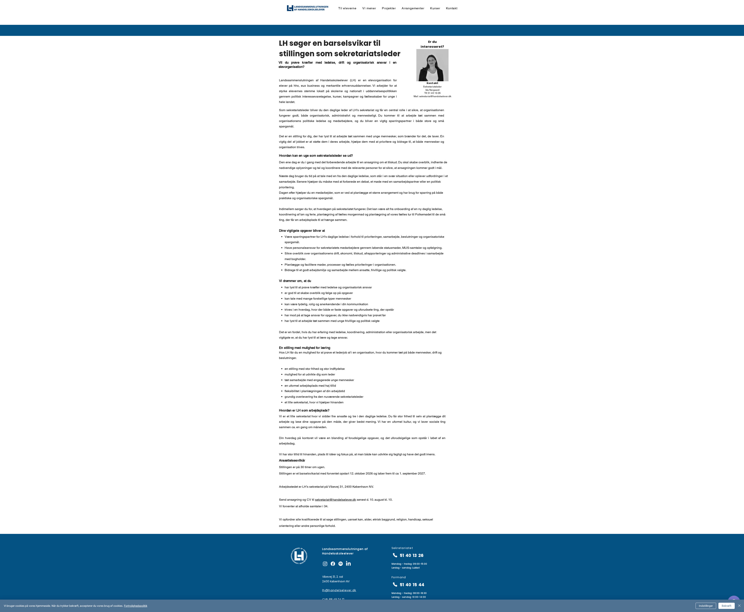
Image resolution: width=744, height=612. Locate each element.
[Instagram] (325, 564)
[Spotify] (341, 564)
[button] (347, 8)
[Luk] (739, 606)
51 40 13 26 (412, 555)
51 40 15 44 (412, 585)
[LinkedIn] (348, 564)
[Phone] (395, 555)
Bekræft (726, 605)
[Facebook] (333, 564)
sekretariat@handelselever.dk (435, 96)
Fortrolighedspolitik (135, 605)
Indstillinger (706, 605)
